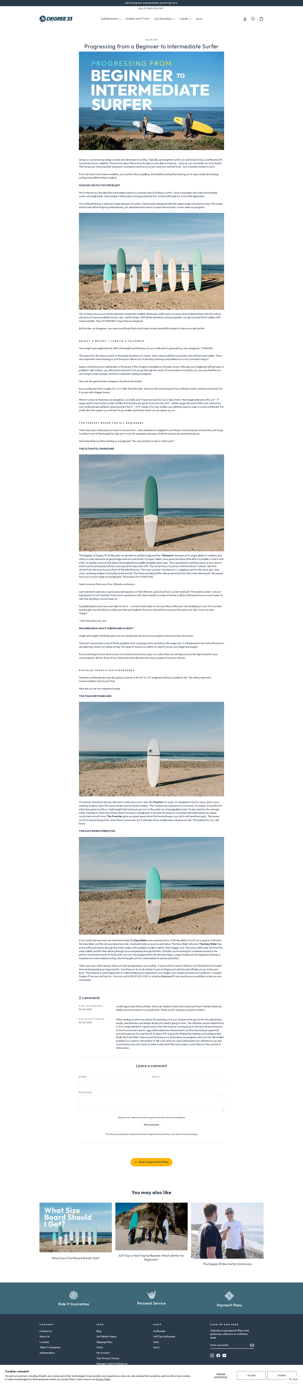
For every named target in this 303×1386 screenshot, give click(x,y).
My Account (103, 1352)
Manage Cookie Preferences (112, 1363)
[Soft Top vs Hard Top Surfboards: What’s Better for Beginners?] (151, 1226)
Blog (98, 1331)
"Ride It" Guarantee (50, 1347)
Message (85, 1092)
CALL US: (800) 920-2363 (150, 8)
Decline (282, 1375)
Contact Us (45, 1331)
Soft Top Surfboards (164, 1336)
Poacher (158, 802)
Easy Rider (140, 940)
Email (156, 1076)
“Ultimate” (167, 555)
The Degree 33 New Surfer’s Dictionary (227, 1264)
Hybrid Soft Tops (137, 18)
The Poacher (114, 816)
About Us (44, 1336)
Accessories (163, 18)
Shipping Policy (104, 1342)
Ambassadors (47, 1352)
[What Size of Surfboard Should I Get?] (75, 1227)
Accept (251, 1375)
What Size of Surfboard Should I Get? (76, 1258)
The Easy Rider (208, 943)
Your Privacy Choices (107, 1358)
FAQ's (99, 1347)
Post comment (151, 1124)
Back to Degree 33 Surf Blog (153, 1162)
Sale (199, 18)
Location (44, 1342)
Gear (156, 1342)
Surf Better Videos (106, 1336)
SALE (156, 1347)
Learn (183, 18)
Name (83, 1076)
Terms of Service (183, 1134)
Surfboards (109, 18)
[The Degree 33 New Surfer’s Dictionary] (227, 1231)
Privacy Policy (103, 1379)
